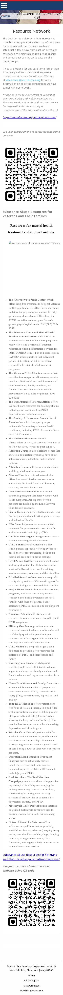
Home (31, 975)
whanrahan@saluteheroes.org (23, 80)
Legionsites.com (35, 990)
